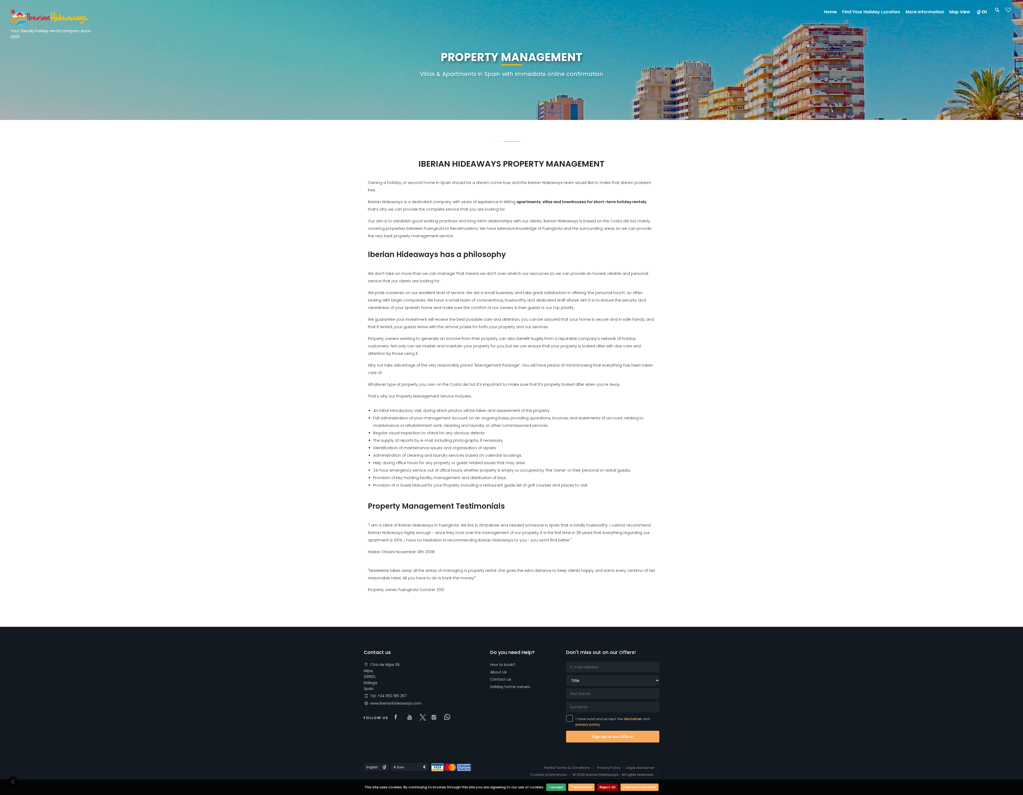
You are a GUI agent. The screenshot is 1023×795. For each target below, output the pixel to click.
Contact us (500, 679)
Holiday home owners (510, 686)
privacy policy (587, 724)
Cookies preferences (548, 774)
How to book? (502, 664)
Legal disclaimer (640, 767)
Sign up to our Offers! (613, 736)
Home (830, 12)
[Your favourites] (1008, 11)
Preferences (581, 787)
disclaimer (633, 718)
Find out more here (639, 787)
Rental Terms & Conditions (567, 767)
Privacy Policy (608, 767)
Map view (959, 12)
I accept (556, 787)
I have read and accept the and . (612, 721)
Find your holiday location (871, 12)
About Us (498, 672)
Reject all (607, 787)
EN (984, 12)
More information (925, 12)
